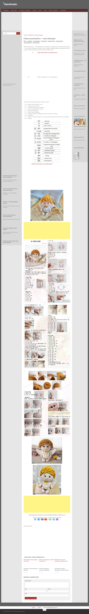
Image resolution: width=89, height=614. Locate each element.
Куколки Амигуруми (38, 35)
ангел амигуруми (36, 41)
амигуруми (30, 41)
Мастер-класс (14, 10)
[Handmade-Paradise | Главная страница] (12, 4)
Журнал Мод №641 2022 (79, 137)
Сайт (26, 593)
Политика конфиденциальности (50, 607)
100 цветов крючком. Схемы (80, 50)
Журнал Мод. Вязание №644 (80, 126)
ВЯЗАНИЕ (30, 35)
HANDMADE (6, 10)
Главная (25, 35)
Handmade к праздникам (24, 10)
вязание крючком (51, 41)
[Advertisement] (47, 21)
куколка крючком (36, 42)
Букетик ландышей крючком (80, 71)
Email (49, 589)
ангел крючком (44, 41)
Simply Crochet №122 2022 (79, 105)
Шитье (40, 10)
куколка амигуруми (28, 42)
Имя (26, 589)
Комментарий (28, 580)
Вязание (35, 10)
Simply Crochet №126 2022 (79, 116)
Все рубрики (63, 10)
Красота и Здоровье (53, 10)
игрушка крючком (59, 41)
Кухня (45, 10)
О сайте (39, 607)
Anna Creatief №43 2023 (79, 147)
